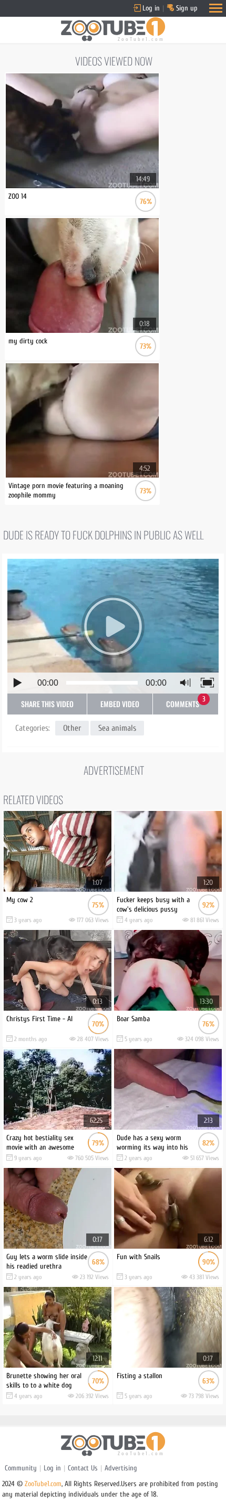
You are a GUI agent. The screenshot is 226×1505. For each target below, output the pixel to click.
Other (72, 728)
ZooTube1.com (43, 1483)
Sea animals (117, 728)
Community (21, 1468)
